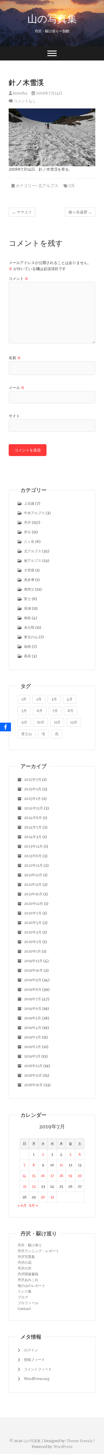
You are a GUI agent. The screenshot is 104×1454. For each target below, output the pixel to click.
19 (70, 1175)
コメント (18, 278)
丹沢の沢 (24, 1268)
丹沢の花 (24, 1262)
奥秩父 (29, 589)
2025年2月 (32, 789)
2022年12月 (33, 865)
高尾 (27, 656)
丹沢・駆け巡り (30, 1245)
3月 (54, 699)
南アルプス (32, 560)
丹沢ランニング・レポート (38, 1251)
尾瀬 (27, 608)
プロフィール (28, 1303)
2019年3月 (32, 1037)
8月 (70, 710)
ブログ (23, 1297)
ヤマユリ (22, 212)
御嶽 (27, 618)
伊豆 (27, 532)
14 (24, 1175)
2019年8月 (32, 989)
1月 (23, 699)
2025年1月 (32, 798)
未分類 (29, 627)
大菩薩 (29, 570)
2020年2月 (33, 942)
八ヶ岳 (29, 541)
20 (79, 1175)
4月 (70, 699)
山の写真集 (52, 18)
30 (43, 1197)
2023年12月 (33, 846)
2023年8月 (33, 856)
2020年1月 (32, 951)
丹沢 (27, 522)
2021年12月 (33, 875)
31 (52, 1197)
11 (61, 1165)
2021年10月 (33, 894)
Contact (24, 1309)
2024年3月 (33, 837)
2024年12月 (33, 808)
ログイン (31, 1350)
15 (34, 1175)
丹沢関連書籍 (28, 1274)
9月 (24, 722)
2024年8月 (33, 817)
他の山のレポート (31, 1285)
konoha (19, 93)
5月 (24, 710)
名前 (15, 357)
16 (43, 1175)
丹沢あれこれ (28, 1280)
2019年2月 (32, 1047)
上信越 (29, 503)
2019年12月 (33, 961)
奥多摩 (29, 579)
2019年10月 (33, 970)
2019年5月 (32, 1018)
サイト (14, 416)
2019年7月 (32, 999)
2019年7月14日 (48, 93)
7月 (71, 185)
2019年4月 (32, 1027)
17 (52, 1175)
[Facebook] (5, 727)
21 (24, 1186)
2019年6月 (32, 1008)
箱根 (27, 646)
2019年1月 (32, 1056)
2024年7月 (33, 827)
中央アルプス (34, 513)
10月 (40, 722)
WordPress (63, 1446)
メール (17, 387)
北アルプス (48, 185)
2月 (39, 699)
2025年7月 (32, 779)
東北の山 (31, 637)
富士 (27, 599)
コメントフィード (38, 1369)
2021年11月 (33, 884)
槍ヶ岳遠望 (80, 212)
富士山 (26, 734)
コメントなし (25, 101)
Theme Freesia (79, 1441)
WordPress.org (36, 1378)
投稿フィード (34, 1359)
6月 (39, 710)
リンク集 (24, 1291)
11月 (57, 722)
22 (34, 1186)
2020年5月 (33, 922)
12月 (73, 722)
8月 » (33, 1205)
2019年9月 (32, 980)
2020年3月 (33, 932)
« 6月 (22, 1205)
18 (61, 1175)
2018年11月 (33, 1075)
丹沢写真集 (26, 1256)
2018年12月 (33, 1066)
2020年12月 (33, 903)
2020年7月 (33, 913)
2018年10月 (33, 1085)
